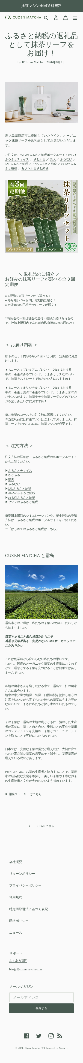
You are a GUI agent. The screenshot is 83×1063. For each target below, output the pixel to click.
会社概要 (15, 862)
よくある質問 (18, 960)
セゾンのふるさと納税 (23, 502)
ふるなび (66, 159)
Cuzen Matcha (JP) (35, 1048)
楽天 (53, 159)
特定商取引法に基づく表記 (28, 909)
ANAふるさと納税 (45, 164)
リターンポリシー (22, 873)
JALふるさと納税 (16, 164)
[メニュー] (75, 17)
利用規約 (15, 897)
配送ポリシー (19, 921)
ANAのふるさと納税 (21, 493)
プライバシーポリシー (25, 885)
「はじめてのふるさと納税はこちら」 (33, 529)
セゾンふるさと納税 (34, 168)
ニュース (15, 932)
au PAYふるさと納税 (21, 497)
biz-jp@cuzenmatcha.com (25, 969)
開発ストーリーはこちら (25, 794)
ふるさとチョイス (17, 159)
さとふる (39, 159)
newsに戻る (45, 826)
